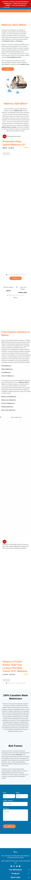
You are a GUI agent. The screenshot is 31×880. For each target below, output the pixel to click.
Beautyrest (7, 41)
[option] (15, 204)
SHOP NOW (7, 69)
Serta (12, 41)
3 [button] (9, 274)
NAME (17, 792)
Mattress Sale (18, 110)
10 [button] (21, 274)
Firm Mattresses (6, 372)
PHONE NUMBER (8, 800)
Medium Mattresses (7, 369)
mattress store (25, 64)
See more (14, 278)
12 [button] (24, 274)
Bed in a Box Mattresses (8, 410)
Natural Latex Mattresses (9, 400)
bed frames (19, 754)
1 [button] (6, 274)
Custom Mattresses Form (14, 57)
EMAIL (5, 792)
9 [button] (19, 274)
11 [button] (22, 274)
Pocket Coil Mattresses (8, 403)
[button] (7, 295)
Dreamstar (19, 41)
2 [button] (8, 274)
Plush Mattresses (6, 365)
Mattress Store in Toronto (9, 127)
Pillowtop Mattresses (7, 406)
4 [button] (11, 274)
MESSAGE (6, 808)
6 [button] (14, 274)
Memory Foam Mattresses (9, 396)
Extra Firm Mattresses (8, 376)
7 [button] (16, 274)
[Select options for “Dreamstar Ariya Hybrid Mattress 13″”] (6, 153)
